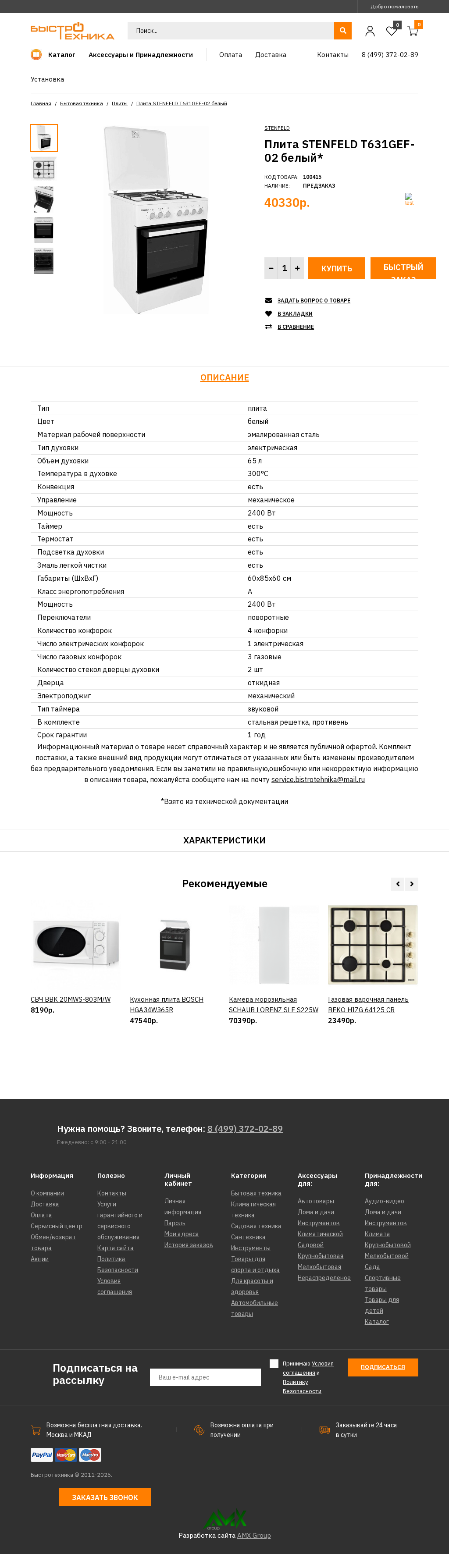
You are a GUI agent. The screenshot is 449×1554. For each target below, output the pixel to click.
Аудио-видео (384, 1201)
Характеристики (224, 840)
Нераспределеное (324, 1278)
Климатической (320, 1234)
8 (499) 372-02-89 (245, 1128)
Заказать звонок (105, 1497)
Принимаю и (308, 1377)
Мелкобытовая (319, 1267)
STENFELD (277, 127)
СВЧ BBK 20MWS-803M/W (70, 999)
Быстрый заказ (403, 270)
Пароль (174, 1223)
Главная (41, 103)
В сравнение (296, 327)
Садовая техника (256, 1226)
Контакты (111, 1193)
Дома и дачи (316, 1212)
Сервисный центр (56, 1226)
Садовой (311, 1245)
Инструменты (251, 1248)
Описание (224, 377)
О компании (47, 1193)
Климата (377, 1234)
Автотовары (316, 1201)
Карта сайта (115, 1248)
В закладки (295, 313)
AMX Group (254, 1535)
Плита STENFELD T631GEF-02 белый (181, 103)
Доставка (45, 1204)
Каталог (377, 1322)
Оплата (41, 1215)
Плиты (120, 103)
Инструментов (319, 1223)
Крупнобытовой (388, 1245)
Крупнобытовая (320, 1256)
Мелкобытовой (387, 1256)
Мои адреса (181, 1234)
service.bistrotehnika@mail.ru (318, 779)
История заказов (188, 1245)
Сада (372, 1267)
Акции (40, 1259)
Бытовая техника (81, 103)
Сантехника (248, 1237)
